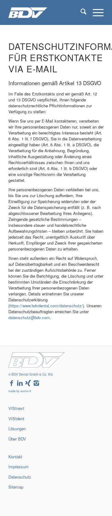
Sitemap (15, 487)
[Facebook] (11, 383)
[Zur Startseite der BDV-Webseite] (36, 366)
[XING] (28, 383)
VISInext (16, 408)
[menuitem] (80, 12)
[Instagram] (36, 383)
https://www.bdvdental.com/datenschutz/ (46, 306)
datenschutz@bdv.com (29, 317)
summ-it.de (14, 497)
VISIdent (16, 418)
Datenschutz (19, 477)
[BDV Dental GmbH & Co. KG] (46, 12)
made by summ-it (19, 391)
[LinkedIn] (20, 383)
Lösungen (17, 428)
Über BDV (17, 439)
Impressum (18, 467)
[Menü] (95, 12)
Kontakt (15, 457)
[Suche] (80, 12)
